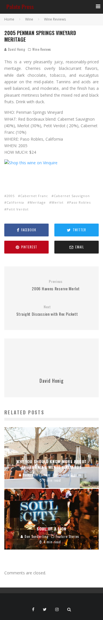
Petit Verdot (18, 209)
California (15, 202)
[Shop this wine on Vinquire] (31, 162)
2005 (11, 196)
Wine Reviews (41, 49)
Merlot (58, 202)
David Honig (16, 49)
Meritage (38, 202)
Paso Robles (80, 202)
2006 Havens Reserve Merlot (56, 285)
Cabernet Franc (34, 196)
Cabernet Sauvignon (72, 196)
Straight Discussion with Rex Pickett (47, 311)
